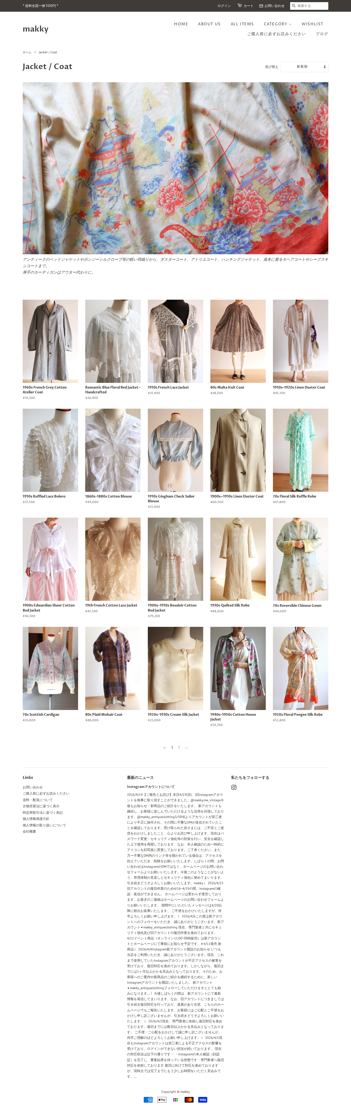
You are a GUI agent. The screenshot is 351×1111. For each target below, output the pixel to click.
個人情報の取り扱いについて (44, 825)
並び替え (271, 66)
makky (35, 29)
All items (242, 24)
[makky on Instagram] (233, 788)
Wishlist (313, 24)
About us (209, 24)
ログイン (224, 6)
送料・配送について (38, 800)
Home (181, 24)
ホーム (27, 52)
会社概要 (29, 831)
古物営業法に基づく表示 (41, 806)
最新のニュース (140, 777)
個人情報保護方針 (36, 819)
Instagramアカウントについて (151, 787)
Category (276, 24)
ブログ (322, 34)
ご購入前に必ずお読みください (276, 34)
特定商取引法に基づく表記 (43, 812)
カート (249, 6)
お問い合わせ (272, 6)
